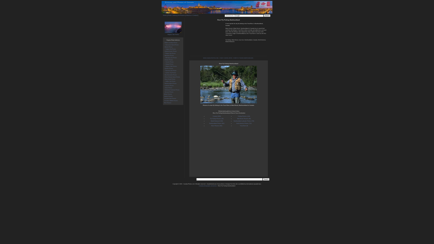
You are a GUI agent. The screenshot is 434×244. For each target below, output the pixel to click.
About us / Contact (191, 15)
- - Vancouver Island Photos (171, 44)
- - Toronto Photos (168, 62)
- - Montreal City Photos (170, 70)
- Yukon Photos (168, 87)
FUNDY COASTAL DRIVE (226, 58)
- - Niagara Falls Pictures (170, 66)
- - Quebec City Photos (170, 72)
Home (165, 15)
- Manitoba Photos (169, 55)
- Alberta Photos (168, 47)
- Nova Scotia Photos (169, 79)
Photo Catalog (172, 15)
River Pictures (167, 102)
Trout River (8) (244, 125)
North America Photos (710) (244, 123)
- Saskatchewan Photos (170, 51)
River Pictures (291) (216, 125)
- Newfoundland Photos (170, 83)
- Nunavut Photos (168, 92)
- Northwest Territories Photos (171, 89)
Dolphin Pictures (168, 96)
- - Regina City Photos (170, 53)
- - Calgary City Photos (170, 49)
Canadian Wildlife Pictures (171, 100)
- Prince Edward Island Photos (172, 77)
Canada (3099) (217, 116)
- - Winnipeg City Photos (170, 57)
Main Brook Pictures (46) (244, 118)
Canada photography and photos (208, 186)
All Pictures (181, 15)
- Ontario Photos (168, 59)
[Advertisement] (207, 37)
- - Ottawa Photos (168, 64)
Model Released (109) (217, 121)
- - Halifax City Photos (169, 81)
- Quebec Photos (168, 68)
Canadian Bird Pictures (170, 98)
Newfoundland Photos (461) (216, 123)
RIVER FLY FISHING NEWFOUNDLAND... (244, 58)
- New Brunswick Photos (170, 74)
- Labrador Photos (169, 85)
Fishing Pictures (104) (244, 116)
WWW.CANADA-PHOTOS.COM (210, 58)
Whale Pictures (168, 94)
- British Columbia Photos (170, 42)
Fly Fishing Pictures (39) (217, 118)
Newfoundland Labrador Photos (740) (244, 121)
